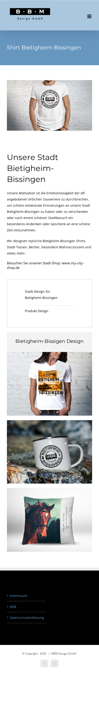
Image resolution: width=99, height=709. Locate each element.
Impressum (18, 595)
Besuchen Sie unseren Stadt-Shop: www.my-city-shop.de (45, 265)
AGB (13, 606)
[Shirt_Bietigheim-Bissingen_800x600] (49, 353)
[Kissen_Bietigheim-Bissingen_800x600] (49, 489)
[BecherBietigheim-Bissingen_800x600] (49, 421)
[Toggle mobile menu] (89, 16)
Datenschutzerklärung (27, 617)
